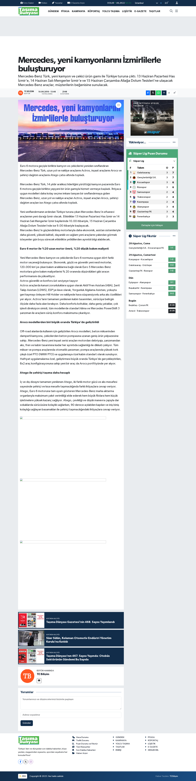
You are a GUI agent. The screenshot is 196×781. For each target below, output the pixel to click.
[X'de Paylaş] (153, 92)
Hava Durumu (82, 737)
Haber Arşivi (82, 753)
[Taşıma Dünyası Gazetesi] (29, 11)
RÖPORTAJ (94, 11)
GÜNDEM (53, 11)
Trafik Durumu (82, 740)
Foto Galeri (28, 3)
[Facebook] (20, 761)
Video (44, 3)
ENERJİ (118, 750)
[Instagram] (30, 761)
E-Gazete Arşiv (77, 3)
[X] (25, 761)
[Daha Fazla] (164, 92)
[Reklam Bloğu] (152, 117)
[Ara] (171, 11)
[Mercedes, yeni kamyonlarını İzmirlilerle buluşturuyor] (71, 131)
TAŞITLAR (154, 11)
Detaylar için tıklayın (152, 225)
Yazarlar (59, 3)
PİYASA (65, 11)
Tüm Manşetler (83, 747)
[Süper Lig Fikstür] (174, 236)
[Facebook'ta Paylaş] (148, 92)
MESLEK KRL (153, 750)
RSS (24, 776)
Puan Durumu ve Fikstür (87, 744)
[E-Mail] (39, 680)
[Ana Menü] (176, 11)
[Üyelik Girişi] (175, 3)
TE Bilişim (43, 674)
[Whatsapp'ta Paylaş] (158, 92)
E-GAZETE (140, 11)
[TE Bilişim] (27, 676)
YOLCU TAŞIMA (111, 11)
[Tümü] (174, 142)
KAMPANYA (78, 11)
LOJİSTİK (127, 11)
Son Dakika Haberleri (86, 750)
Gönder (27, 723)
